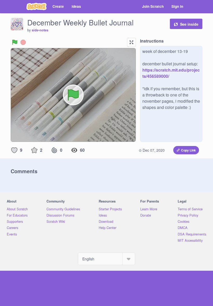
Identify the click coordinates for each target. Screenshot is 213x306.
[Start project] (15, 42)
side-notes (40, 30)
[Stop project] (23, 42)
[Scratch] (36, 6)
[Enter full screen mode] (131, 42)
